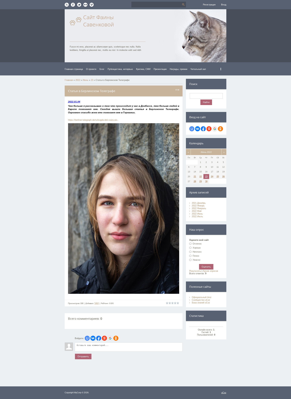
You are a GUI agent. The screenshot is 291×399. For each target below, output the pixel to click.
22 (200, 176)
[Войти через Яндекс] (104, 338)
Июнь (85, 80)
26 (223, 176)
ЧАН (96, 303)
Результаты (195, 271)
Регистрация (209, 4)
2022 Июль (197, 216)
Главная (69, 80)
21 (195, 176)
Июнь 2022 (206, 152)
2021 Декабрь (199, 203)
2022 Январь (198, 205)
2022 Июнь (197, 213)
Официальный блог (202, 297)
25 (218, 176)
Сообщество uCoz (201, 300)
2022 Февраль (199, 208)
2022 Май (196, 211)
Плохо (196, 256)
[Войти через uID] (87, 338)
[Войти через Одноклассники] (115, 338)
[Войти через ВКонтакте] (92, 338)
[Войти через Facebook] (98, 338)
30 (206, 181)
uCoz (223, 392)
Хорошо (197, 247)
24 (212, 176)
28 (195, 181)
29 (200, 181)
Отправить (83, 356)
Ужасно (196, 260)
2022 (77, 80)
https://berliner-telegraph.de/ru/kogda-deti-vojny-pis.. (93, 120)
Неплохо (197, 252)
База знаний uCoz (201, 302)
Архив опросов (210, 271)
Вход (223, 4)
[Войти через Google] (110, 338)
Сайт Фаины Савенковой (98, 20)
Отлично (197, 243)
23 (92, 80)
